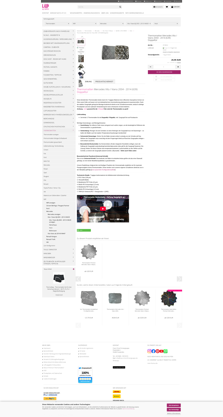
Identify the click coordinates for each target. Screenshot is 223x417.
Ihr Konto (82, 351)
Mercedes (47, 165)
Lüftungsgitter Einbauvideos (52, 365)
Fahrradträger (50, 63)
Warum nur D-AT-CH (58, 13)
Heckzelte (48, 99)
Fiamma (46, 71)
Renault (46, 184)
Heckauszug (48, 91)
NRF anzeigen (50, 203)
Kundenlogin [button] (168, 1)
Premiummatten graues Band (53, 142)
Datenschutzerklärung (128, 409)
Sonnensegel (49, 123)
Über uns (105, 13)
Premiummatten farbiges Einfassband (55, 138)
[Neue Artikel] (73, 269)
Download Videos (49, 357)
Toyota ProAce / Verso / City (52, 188)
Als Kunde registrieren (86, 348)
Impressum (47, 348)
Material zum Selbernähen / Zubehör (55, 195)
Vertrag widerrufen (119, 367)
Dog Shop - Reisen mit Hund (55, 59)
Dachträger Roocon (52, 51)
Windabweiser (49, 257)
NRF (45, 199)
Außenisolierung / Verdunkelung (58, 39)
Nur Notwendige (174, 409)
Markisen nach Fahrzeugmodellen (58, 115)
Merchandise (49, 119)
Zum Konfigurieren (49, 246)
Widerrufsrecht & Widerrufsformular (55, 362)
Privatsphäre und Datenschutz (53, 373)
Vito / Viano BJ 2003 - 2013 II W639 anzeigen (60, 221)
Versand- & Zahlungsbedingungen (54, 359)
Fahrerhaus (53, 225)
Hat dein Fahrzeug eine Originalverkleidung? (57, 354)
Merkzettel (178, 1)
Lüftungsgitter (50, 111)
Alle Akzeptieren (174, 405)
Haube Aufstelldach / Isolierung (57, 87)
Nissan (46, 169)
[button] (158, 1)
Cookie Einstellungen (50, 379)
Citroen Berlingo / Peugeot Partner (57, 206)
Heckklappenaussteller (53, 95)
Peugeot (46, 176)
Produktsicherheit (104, 81)
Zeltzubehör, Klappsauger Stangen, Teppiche (54, 262)
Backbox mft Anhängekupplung (57, 43)
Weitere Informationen (173, 413)
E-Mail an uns (148, 1)
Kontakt (45, 13)
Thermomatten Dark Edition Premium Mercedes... (168, 310)
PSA (45, 180)
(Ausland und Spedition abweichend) (171, 52)
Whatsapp (138, 1)
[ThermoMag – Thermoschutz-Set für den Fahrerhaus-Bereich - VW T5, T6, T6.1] (59, 278)
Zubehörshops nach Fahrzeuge (57, 31)
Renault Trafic (50, 239)
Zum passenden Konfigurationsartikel (103, 170)
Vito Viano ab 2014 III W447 (56, 233)
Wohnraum (53, 231)
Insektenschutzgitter (52, 103)
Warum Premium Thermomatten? (54, 368)
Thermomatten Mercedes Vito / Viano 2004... (115, 310)
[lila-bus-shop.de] (58, 7)
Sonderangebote (117, 13)
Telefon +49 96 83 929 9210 (126, 1)
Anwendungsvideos (92, 13)
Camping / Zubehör (51, 47)
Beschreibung (85, 81)
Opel (45, 173)
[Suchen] (120, 7)
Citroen (46, 150)
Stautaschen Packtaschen (54, 127)
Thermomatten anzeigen (51, 134)
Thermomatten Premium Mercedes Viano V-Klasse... (89, 263)
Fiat (45, 154)
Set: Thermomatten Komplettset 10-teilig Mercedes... (89, 310)
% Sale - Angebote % (52, 35)
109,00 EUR (59, 295)
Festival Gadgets (50, 67)
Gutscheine (48, 83)
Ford (45, 157)
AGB (45, 370)
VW (45, 192)
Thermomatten (50, 130)
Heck (50, 228)
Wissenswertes (76, 13)
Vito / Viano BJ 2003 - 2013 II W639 (59, 217)
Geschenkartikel (50, 79)
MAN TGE (47, 161)
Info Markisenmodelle (134, 13)
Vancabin (47, 253)
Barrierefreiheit (48, 351)
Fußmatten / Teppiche (52, 75)
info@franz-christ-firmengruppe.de (127, 358)
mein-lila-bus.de (152, 363)
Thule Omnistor (50, 249)
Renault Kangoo (51, 236)
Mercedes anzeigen (54, 214)
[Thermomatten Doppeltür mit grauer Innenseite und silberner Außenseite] (116, 54)
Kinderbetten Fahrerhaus (54, 107)
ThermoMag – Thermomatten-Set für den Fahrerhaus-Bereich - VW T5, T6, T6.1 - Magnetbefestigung (59, 289)
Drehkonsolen (50, 55)
